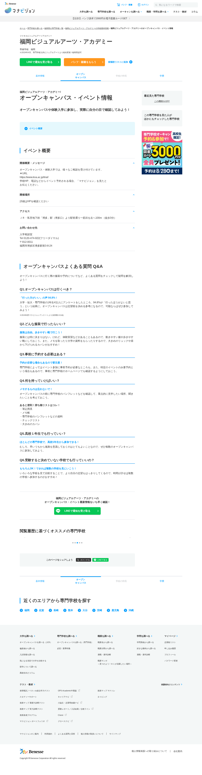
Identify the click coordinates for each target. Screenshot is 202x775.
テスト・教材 (180, 11)
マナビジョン (20, 10)
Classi (60, 715)
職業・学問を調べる (156, 11)
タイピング (102, 697)
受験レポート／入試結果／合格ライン (74, 709)
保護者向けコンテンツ (170, 684)
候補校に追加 (118, 62)
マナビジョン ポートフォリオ (32, 721)
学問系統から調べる (145, 642)
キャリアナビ (63, 697)
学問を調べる (143, 636)
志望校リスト (170, 642)
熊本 (70, 610)
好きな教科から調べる (146, 648)
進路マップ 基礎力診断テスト (32, 703)
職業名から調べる (105, 642)
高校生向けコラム (27, 673)
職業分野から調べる (106, 648)
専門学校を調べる (106, 11)
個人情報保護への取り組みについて (149, 751)
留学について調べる (28, 667)
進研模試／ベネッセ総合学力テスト (35, 691)
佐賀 (41, 610)
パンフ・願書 (83, 62)
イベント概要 (35, 128)
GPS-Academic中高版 (67, 691)
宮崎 (99, 610)
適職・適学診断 (104, 655)
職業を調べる (104, 636)
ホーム (22, 28)
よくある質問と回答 (66, 734)
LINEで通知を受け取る (77, 511)
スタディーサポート (28, 697)
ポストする (85, 560)
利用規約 (48, 734)
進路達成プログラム (28, 715)
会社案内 (177, 751)
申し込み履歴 (170, 648)
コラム (194, 11)
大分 (85, 610)
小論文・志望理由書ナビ (68, 703)
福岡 (27, 610)
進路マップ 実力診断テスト (31, 709)
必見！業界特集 (63, 648)
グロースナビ (63, 721)
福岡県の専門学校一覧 (53, 28)
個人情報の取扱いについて (92, 734)
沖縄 (131, 610)
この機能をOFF (162, 101)
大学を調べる (86, 11)
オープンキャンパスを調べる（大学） (36, 642)
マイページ (169, 636)
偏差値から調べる (27, 648)
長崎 (56, 610)
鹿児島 (115, 610)
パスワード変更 (171, 661)
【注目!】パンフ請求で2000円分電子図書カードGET (99, 18)
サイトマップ (115, 734)
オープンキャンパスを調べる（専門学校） (75, 642)
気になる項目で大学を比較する (33, 661)
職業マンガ (115, 662)
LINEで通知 (40, 62)
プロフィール (170, 655)
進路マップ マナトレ (106, 691)
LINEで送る (102, 560)
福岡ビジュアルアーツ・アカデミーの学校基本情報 (87, 28)
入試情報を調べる (27, 655)
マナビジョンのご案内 (29, 734)
